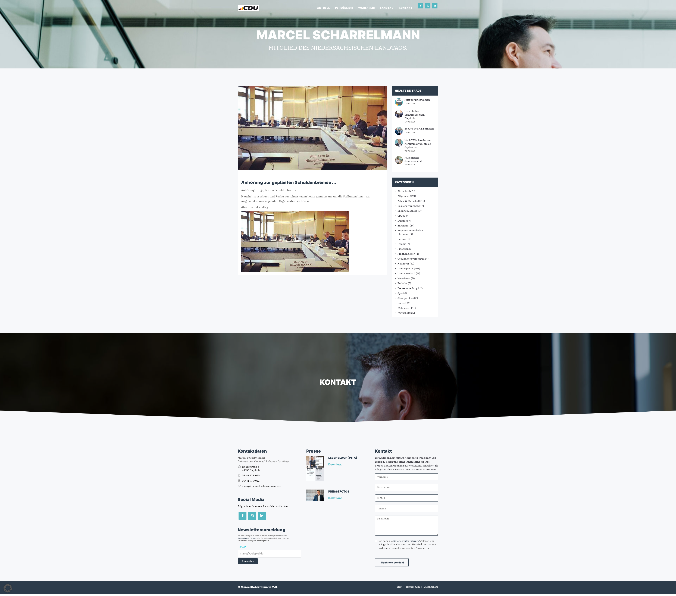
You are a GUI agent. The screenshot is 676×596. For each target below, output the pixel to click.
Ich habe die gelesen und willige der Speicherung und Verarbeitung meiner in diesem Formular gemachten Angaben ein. (407, 544)
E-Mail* (242, 547)
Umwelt (402, 303)
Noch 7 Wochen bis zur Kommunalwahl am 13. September (418, 144)
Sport (401, 293)
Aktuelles (403, 191)
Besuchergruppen (408, 205)
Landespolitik (406, 268)
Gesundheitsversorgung (412, 258)
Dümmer (403, 220)
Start (399, 586)
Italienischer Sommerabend (413, 159)
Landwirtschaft (406, 273)
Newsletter (404, 278)
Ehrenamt (403, 225)
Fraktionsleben (406, 253)
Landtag (387, 7)
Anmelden (248, 561)
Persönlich (344, 7)
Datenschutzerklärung (247, 538)
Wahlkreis (366, 7)
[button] (7, 588)
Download (335, 464)
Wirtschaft (404, 312)
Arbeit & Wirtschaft (409, 201)
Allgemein (403, 196)
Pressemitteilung (408, 288)
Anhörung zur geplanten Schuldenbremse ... (288, 182)
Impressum (413, 586)
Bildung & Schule (407, 210)
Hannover (403, 263)
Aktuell (323, 7)
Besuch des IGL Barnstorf (419, 128)
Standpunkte (405, 298)
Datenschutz (431, 586)
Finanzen (403, 248)
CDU (400, 215)
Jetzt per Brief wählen (417, 99)
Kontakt (405, 7)
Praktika (402, 283)
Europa (402, 239)
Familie (402, 243)
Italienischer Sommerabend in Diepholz (415, 115)
